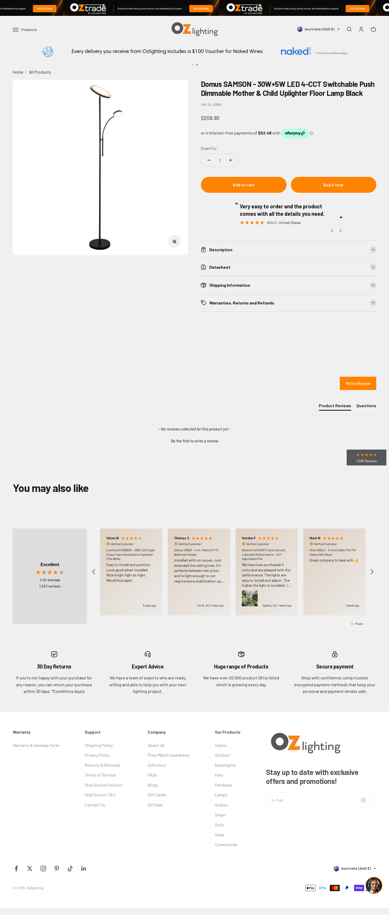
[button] (194, 440)
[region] (233, 571)
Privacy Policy (97, 754)
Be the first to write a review (194, 440)
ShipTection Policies (103, 784)
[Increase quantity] (230, 160)
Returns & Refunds (102, 765)
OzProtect (157, 765)
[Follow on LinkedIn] (83, 868)
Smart (220, 814)
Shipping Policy (99, 745)
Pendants (224, 784)
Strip (219, 824)
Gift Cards (157, 794)
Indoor (221, 745)
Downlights (225, 765)
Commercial (226, 844)
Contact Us (95, 804)
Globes (221, 804)
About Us (156, 745)
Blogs (153, 784)
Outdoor (222, 754)
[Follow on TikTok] (70, 868)
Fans (219, 774)
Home (18, 71)
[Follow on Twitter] (29, 868)
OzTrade (155, 804)
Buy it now (333, 184)
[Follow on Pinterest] (56, 868)
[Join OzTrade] (194, 8)
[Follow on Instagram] (43, 868)
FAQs (152, 774)
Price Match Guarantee (168, 754)
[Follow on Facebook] (16, 868)
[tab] (335, 407)
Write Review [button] (358, 383)
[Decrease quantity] (208, 160)
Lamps (221, 794)
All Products (40, 71)
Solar (219, 834)
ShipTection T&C (100, 794)
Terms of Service (100, 774)
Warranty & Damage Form (36, 745)
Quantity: (209, 148)
